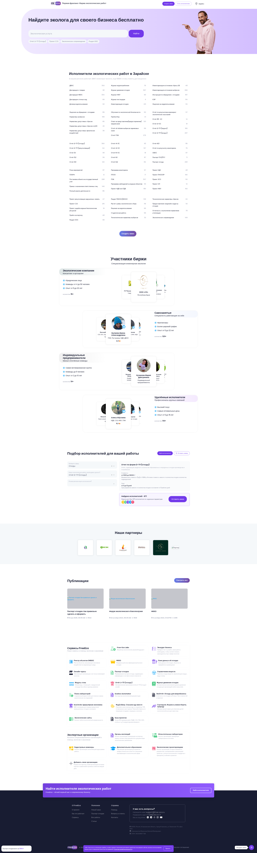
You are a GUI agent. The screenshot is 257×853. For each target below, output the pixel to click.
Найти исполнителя (201, 790)
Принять (167, 848)
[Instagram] (158, 818)
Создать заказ (128, 233)
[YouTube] (161, 818)
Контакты (114, 817)
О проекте (75, 810)
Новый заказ (96, 810)
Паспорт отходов (97, 813)
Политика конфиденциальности (123, 849)
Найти (136, 33)
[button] (112, 466)
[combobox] (92, 466)
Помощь (114, 810)
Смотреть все (182, 580)
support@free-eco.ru (155, 812)
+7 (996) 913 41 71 (153, 815)
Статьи (94, 821)
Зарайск (201, 4)
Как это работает (78, 813)
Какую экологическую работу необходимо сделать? (84, 472)
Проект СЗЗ (53, 41)
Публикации (78, 580)
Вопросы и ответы (118, 813)
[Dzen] (154, 818)
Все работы (95, 817)
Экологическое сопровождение (73, 41)
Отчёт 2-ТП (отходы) (38, 41)
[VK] (148, 818)
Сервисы (75, 817)
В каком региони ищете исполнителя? (80, 481)
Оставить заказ (177, 499)
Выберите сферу (74, 464)
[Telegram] (151, 818)
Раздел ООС (93, 41)
